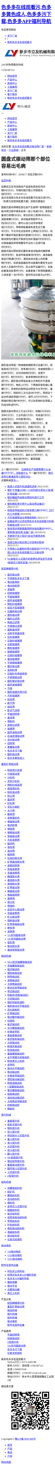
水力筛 (11, 810)
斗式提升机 (13, 1172)
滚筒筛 (11, 931)
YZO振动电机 (14, 1259)
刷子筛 (11, 703)
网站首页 (12, 76)
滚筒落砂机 (13, 818)
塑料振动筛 (13, 615)
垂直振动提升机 (15, 1165)
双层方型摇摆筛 (15, 607)
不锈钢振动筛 (14, 677)
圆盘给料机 (13, 1210)
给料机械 (6, 1182)
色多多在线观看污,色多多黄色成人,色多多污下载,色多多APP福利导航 (26, 14)
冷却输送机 (13, 1042)
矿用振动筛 (13, 887)
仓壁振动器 (13, 1289)
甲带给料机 (13, 1221)
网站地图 (6, 1462)
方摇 (9, 688)
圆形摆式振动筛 (15, 681)
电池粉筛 (12, 825)
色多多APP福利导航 (18, 1278)
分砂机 (11, 777)
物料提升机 (13, 1128)
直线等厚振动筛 (15, 950)
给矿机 (11, 1192)
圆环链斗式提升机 (17, 1168)
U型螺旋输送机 (15, 1086)
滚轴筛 (11, 589)
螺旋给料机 (13, 1195)
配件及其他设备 (9, 1265)
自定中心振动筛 (15, 909)
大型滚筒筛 (13, 840)
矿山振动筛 (13, 917)
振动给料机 (13, 1236)
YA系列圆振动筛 (16, 935)
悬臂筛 (11, 898)
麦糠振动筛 (13, 747)
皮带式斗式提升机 (17, 1206)
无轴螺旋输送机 (15, 965)
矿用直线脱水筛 (15, 862)
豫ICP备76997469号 (25, 1439)
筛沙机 (11, 902)
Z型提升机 (13, 1176)
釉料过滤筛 (13, 618)
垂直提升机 (13, 1121)
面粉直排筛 (13, 629)
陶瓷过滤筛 (13, 622)
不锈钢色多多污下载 (18, 578)
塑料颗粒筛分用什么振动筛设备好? (26, 504)
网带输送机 (13, 976)
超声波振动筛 (14, 732)
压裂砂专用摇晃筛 (17, 673)
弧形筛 (11, 942)
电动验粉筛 (13, 586)
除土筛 (11, 796)
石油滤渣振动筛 (15, 736)
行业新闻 (13, 150)
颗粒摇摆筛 (13, 648)
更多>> (15, 480)
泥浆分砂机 (13, 781)
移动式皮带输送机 (17, 987)
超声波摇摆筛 (14, 600)
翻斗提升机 (13, 1154)
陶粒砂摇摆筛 (14, 604)
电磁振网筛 (13, 895)
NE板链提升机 (15, 1157)
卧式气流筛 (13, 710)
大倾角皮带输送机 (17, 1101)
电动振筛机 (13, 582)
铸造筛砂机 (13, 788)
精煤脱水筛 (13, 876)
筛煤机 (11, 906)
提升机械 (6, 1115)
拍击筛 (11, 706)
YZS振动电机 (14, 1255)
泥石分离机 (13, 807)
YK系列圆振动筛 (16, 939)
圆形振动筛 (13, 754)
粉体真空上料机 (15, 1061)
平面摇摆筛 (13, 596)
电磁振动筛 (13, 821)
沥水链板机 (13, 1009)
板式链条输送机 (15, 1039)
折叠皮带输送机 (15, 1075)
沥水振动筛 (13, 739)
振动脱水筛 (13, 946)
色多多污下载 (14, 750)
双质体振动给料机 (17, 1217)
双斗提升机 (13, 1150)
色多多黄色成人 (15, 758)
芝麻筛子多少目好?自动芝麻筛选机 (26, 536)
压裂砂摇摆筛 (14, 640)
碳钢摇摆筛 (13, 651)
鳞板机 (11, 1108)
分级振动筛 (13, 774)
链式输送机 (13, 969)
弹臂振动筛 (13, 832)
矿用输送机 (13, 1013)
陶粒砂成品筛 (14, 785)
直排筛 (11, 717)
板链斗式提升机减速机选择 (22, 486)
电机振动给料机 (15, 1228)
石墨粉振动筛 (14, 611)
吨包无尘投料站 (15, 1271)
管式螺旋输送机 (15, 1090)
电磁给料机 (13, 1232)
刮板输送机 (13, 1105)
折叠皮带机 (13, 1031)
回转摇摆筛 (13, 593)
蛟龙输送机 (13, 1050)
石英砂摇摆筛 (14, 655)
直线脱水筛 (13, 880)
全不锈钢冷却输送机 (18, 1057)
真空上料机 (13, 1293)
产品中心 (12, 79)
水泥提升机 (13, 1146)
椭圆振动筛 (13, 891)
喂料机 (11, 1203)
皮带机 (11, 1064)
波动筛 (11, 851)
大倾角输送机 (14, 984)
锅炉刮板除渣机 (15, 1002)
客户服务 (12, 94)
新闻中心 (12, 83)
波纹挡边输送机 (15, 1097)
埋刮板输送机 (14, 973)
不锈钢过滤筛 (14, 626)
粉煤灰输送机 (14, 1046)
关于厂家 (12, 36)
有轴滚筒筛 (13, 869)
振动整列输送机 (15, 1017)
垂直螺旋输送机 (15, 1053)
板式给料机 (13, 1214)
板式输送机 (13, 1024)
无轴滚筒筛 (13, 873)
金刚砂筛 (12, 670)
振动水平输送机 (15, 1068)
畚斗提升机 (13, 1139)
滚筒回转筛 (13, 865)
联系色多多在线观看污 (19, 42)
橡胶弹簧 (12, 1282)
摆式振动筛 (13, 666)
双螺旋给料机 (14, 1188)
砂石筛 (11, 803)
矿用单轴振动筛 (15, 924)
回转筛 (11, 743)
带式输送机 (13, 991)
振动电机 (6, 1245)
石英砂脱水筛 (14, 858)
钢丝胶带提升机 (15, 1161)
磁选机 (11, 843)
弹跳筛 (11, 829)
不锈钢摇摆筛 (14, 662)
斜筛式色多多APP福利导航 (21, 1275)
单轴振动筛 (13, 836)
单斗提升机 (13, 1143)
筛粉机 (11, 721)
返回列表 (6, 180)
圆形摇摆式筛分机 (17, 692)
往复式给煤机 (14, 1239)
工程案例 (12, 87)
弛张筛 (11, 847)
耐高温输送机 (14, 1083)
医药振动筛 (13, 575)
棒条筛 (11, 928)
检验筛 (11, 699)
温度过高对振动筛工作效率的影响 (25, 542)
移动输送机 (13, 1072)
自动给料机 (13, 1199)
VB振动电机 (14, 1251)
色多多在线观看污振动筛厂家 (28, 146)
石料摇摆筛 (13, 637)
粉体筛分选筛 (14, 770)
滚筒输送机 (13, 980)
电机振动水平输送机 (18, 1006)
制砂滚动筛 (13, 792)
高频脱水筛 (13, 884)
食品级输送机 (14, 1035)
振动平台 (12, 1286)
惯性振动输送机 (15, 1079)
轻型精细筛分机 (9, 568)
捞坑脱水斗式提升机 (18, 1135)
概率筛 (11, 814)
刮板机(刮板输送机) (17, 995)
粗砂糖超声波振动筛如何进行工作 (25, 497)
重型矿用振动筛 (9, 764)
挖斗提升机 (13, 1132)
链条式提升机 (14, 1124)
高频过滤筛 (13, 725)
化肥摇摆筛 (13, 644)
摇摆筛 (11, 728)
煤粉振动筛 (13, 920)
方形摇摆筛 (13, 695)
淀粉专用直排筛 (15, 633)
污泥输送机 (13, 998)
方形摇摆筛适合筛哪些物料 (22, 517)
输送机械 (6, 956)
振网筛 (11, 854)
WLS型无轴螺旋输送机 (19, 962)
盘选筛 (11, 799)
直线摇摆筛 (13, 659)
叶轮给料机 (13, 1225)
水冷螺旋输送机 (15, 1028)
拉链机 (11, 1020)
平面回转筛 (13, 714)
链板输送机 (13, 1094)
